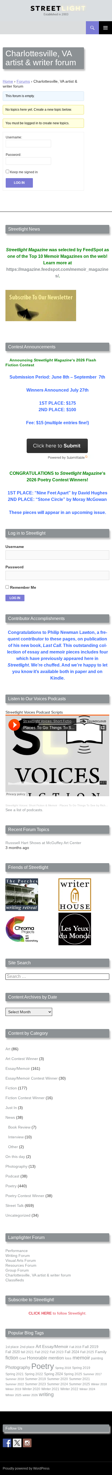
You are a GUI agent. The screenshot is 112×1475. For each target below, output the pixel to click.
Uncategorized (17, 1215)
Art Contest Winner (21, 1058)
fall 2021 (27, 1352)
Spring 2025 (73, 1374)
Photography (16, 1166)
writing (46, 1394)
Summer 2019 (35, 1379)
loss (68, 1358)
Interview (16, 1137)
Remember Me (22, 587)
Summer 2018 (14, 1379)
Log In (19, 183)
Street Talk (14, 1205)
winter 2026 (30, 1395)
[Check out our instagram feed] (27, 1443)
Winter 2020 (31, 1389)
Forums (23, 81)
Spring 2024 (53, 1374)
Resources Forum (20, 1265)
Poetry (11, 1186)
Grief (22, 1358)
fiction (11, 1358)
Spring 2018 (63, 1367)
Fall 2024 (72, 1352)
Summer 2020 (57, 1379)
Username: (14, 137)
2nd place (27, 1347)
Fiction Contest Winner (25, 1098)
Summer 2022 (14, 1384)
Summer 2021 (79, 1379)
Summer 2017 (92, 1374)
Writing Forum (17, 1255)
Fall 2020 (12, 1352)
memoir (81, 1358)
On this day (15, 1156)
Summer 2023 (35, 1384)
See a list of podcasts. (24, 810)
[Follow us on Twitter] (17, 1443)
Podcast (12, 1176)
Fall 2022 (42, 1352)
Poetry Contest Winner (24, 1196)
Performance (16, 1250)
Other (13, 1147)
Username (14, 546)
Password (14, 567)
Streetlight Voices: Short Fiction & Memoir (31, 805)
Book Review (19, 1127)
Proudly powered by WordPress (26, 1468)
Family (101, 1352)
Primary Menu (105, 27)
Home (8, 81)
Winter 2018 (99, 1384)
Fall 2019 (90, 1347)
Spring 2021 (14, 1374)
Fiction (11, 1088)
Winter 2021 (50, 1389)
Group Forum (17, 1270)
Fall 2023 (57, 1352)
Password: (13, 155)
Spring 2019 (81, 1368)
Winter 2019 (13, 1389)
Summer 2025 (79, 1384)
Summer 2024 (57, 1384)
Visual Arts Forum (20, 1260)
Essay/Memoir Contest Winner (31, 1078)
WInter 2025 (13, 1395)
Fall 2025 (87, 1352)
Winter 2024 (87, 1389)
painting (97, 1358)
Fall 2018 (75, 1347)
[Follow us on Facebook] (7, 1443)
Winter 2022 (69, 1389)
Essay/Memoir (17, 1068)
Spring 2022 (34, 1374)
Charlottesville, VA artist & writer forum (38, 1275)
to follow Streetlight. (57, 1313)
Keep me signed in (24, 172)
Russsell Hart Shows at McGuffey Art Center (43, 843)
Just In (11, 1107)
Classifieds (14, 1280)
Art (7, 1049)
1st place (12, 1347)
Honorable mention (45, 1358)
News (10, 1117)
